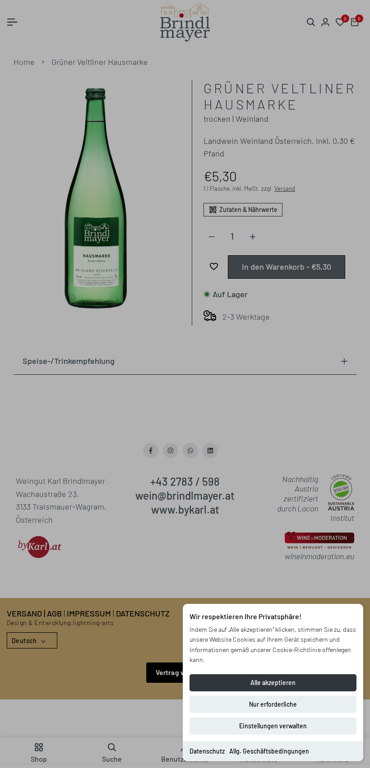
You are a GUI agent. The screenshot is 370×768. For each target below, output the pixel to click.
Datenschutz (207, 751)
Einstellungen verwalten (273, 726)
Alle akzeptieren (273, 682)
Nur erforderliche (273, 704)
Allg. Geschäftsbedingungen (269, 751)
